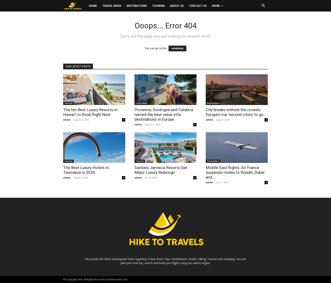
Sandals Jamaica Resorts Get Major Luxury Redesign (160, 170)
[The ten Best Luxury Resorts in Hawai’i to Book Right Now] (94, 89)
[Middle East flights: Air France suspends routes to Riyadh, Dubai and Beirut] (237, 147)
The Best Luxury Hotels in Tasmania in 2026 (86, 170)
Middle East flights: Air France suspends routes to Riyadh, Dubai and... (235, 172)
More (216, 5)
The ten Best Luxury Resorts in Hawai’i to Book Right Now (90, 112)
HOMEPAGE (177, 48)
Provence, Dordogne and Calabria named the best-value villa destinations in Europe (163, 114)
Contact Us (198, 5)
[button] (263, 6)
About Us (177, 5)
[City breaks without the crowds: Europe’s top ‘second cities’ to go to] (237, 89)
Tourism (158, 5)
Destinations (137, 5)
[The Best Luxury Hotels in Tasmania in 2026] (94, 147)
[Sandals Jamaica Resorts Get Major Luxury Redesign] (165, 147)
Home (93, 5)
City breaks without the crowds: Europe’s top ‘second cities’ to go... (236, 112)
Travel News (111, 5)
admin (67, 119)
